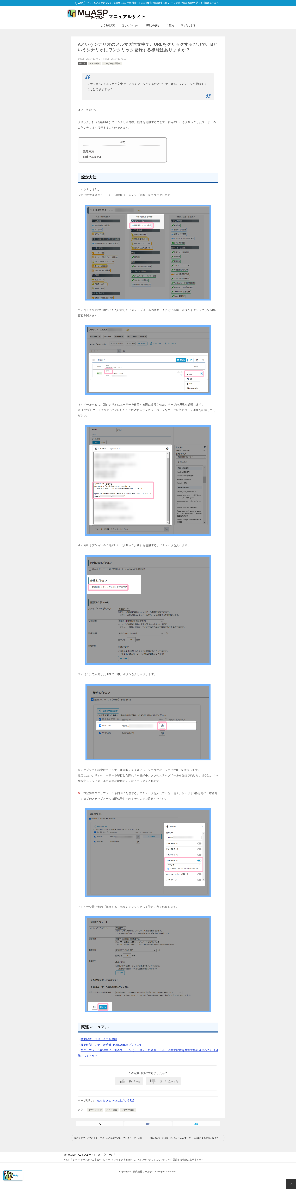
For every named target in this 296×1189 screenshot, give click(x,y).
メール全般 (111, 1110)
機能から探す (153, 25)
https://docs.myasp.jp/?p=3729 (114, 1100)
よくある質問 (108, 25)
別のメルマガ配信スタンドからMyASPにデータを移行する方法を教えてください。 (187, 1138)
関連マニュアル (92, 156)
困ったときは (188, 25)
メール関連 (94, 63)
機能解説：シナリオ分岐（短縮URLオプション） (112, 1044)
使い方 (82, 63)
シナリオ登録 (128, 1110)
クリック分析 (95, 1110)
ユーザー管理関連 (112, 63)
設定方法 (88, 151)
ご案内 (170, 25)
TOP (84, 1154)
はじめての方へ (130, 25)
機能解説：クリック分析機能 (99, 1039)
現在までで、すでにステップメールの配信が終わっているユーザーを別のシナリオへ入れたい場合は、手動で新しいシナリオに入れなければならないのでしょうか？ (111, 1138)
